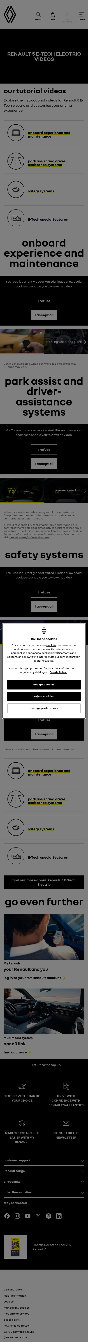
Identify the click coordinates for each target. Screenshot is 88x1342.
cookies (51, 645)
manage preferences (44, 708)
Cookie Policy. (58, 672)
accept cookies (44, 684)
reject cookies (44, 696)
